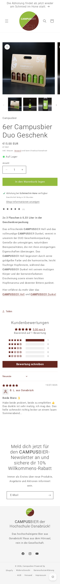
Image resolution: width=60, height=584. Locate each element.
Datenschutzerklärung (44, 570)
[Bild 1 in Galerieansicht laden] (15, 104)
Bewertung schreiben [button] (30, 364)
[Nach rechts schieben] (56, 105)
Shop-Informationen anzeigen (23, 201)
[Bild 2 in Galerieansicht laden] (29, 104)
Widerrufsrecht (23, 570)
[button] (6, 21)
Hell (13, 294)
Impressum (41, 575)
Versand (17, 151)
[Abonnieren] (49, 495)
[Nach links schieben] (3, 105)
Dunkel (43, 294)
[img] (10, 385)
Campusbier (28, 566)
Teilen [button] (9, 311)
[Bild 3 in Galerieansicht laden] (45, 104)
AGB (19, 575)
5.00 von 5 (39, 329)
